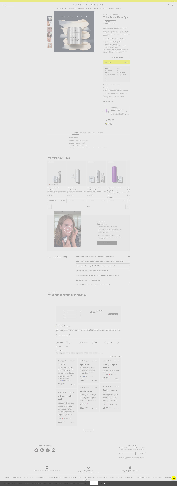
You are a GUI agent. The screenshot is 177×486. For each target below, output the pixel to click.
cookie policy (82, 483)
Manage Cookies (105, 483)
